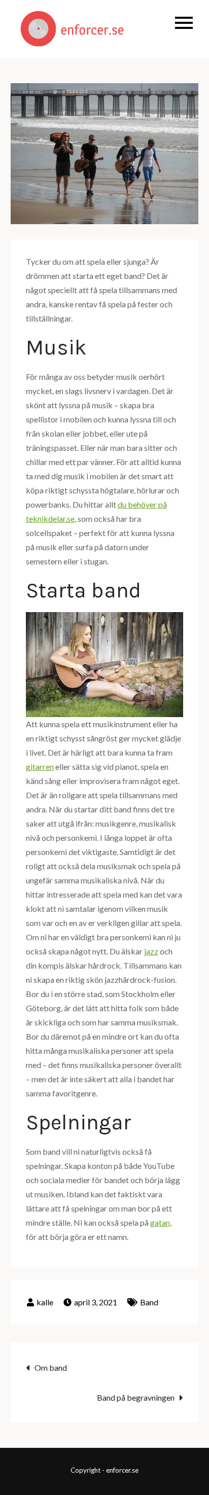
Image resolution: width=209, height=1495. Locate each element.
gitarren (40, 766)
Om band (50, 1367)
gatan (160, 1222)
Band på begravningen (136, 1397)
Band (149, 1302)
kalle (45, 1302)
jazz (151, 951)
